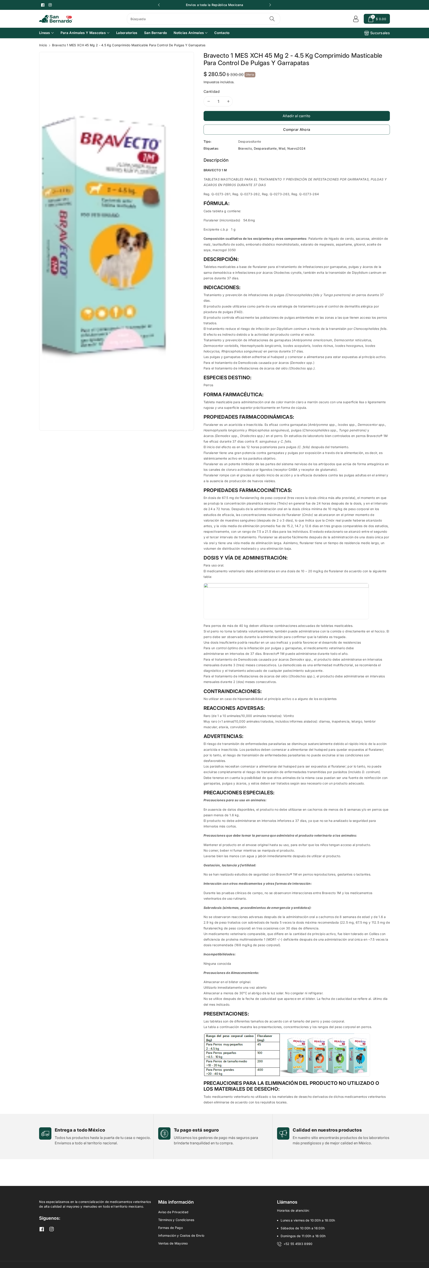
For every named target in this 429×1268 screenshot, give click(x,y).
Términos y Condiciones (176, 1220)
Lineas (44, 33)
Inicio (43, 45)
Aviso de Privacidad (173, 1212)
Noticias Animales (189, 33)
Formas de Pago (170, 1228)
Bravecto (245, 148)
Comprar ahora (296, 129)
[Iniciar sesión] (356, 19)
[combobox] (203, 18)
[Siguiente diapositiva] (270, 5)
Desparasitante (265, 148)
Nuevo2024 (296, 148)
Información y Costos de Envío (181, 1235)
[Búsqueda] (272, 18)
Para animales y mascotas (83, 33)
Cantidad (212, 91)
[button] (376, 19)
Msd (282, 148)
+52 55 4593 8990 (298, 1244)
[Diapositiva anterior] (159, 5)
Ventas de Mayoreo (173, 1243)
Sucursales (380, 33)
